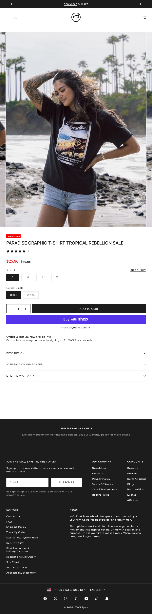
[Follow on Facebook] (45, 599)
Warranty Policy (16, 567)
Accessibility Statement (21, 572)
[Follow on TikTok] (97, 599)
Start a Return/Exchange (22, 537)
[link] (17, 251)
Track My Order (16, 532)
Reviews (132, 473)
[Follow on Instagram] (66, 599)
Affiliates (132, 500)
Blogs (130, 484)
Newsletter (99, 468)
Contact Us (13, 516)
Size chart (138, 270)
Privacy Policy (101, 478)
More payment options (76, 327)
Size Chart (12, 562)
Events (131, 494)
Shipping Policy (16, 526)
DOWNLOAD (70, 4)
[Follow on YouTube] (86, 599)
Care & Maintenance (105, 489)
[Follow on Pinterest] (76, 599)
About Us (98, 473)
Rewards (132, 468)
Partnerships (135, 489)
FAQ (9, 521)
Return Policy (15, 542)
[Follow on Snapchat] (107, 599)
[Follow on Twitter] (55, 599)
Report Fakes (100, 494)
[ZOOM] (136, 218)
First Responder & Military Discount (17, 550)
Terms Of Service (102, 484)
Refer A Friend (136, 478)
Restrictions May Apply (21, 556)
